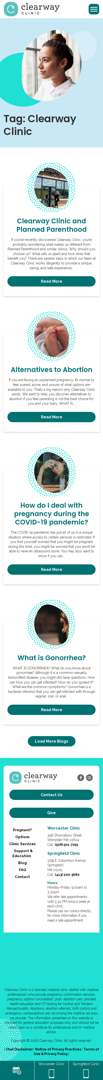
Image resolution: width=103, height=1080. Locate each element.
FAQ (22, 870)
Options (22, 837)
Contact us (52, 795)
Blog (22, 863)
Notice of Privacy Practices (58, 1049)
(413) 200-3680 (67, 875)
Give (51, 813)
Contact (22, 877)
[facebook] (80, 777)
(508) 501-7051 (67, 845)
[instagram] (89, 777)
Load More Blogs (51, 741)
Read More (51, 281)
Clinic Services (22, 844)
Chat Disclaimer (20, 1049)
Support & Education (22, 853)
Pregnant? (22, 830)
